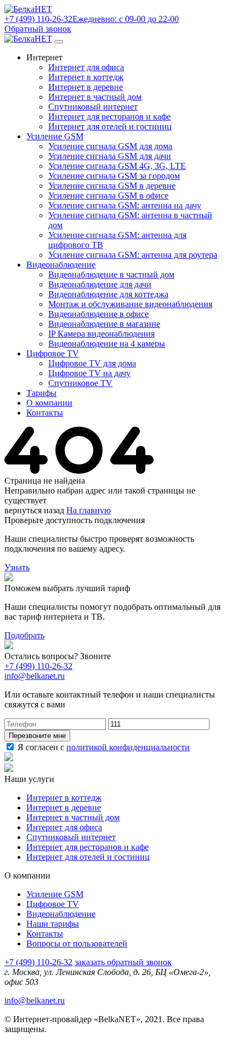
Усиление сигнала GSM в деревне (112, 185)
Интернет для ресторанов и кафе (109, 116)
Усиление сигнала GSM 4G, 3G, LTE (117, 166)
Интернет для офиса (86, 67)
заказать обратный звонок (123, 962)
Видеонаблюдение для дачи (99, 284)
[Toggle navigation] (58, 41)
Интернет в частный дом (95, 96)
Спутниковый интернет (93, 106)
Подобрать (24, 635)
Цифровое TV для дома (92, 363)
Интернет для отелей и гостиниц (110, 126)
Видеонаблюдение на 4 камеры (106, 343)
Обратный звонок (37, 28)
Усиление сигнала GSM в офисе (108, 195)
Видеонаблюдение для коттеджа (108, 294)
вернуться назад (34, 510)
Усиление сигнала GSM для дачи (109, 156)
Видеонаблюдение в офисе (98, 314)
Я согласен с (102, 747)
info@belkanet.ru (34, 1000)
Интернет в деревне (85, 87)
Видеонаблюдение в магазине (104, 323)
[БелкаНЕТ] (28, 9)
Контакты (44, 933)
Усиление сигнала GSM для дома (110, 146)
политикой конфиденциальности (128, 747)
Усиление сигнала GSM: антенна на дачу (124, 205)
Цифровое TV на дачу (89, 373)
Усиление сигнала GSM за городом (114, 175)
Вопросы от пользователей (76, 943)
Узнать (17, 567)
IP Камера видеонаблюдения (101, 333)
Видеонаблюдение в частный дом (111, 274)
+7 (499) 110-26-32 (38, 666)
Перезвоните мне (37, 736)
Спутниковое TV (80, 383)
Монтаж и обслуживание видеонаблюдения (130, 304)
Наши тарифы (52, 923)
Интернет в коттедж (85, 77)
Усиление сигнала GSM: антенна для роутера (132, 254)
